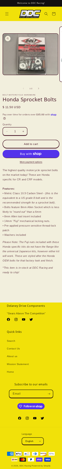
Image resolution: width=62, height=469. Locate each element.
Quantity (7, 124)
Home (10, 371)
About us (12, 356)
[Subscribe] (49, 394)
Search (11, 340)
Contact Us (13, 348)
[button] (7, 14)
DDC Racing (25, 466)
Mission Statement (18, 364)
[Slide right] (38, 88)
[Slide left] (23, 88)
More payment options (31, 162)
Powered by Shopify (41, 466)
